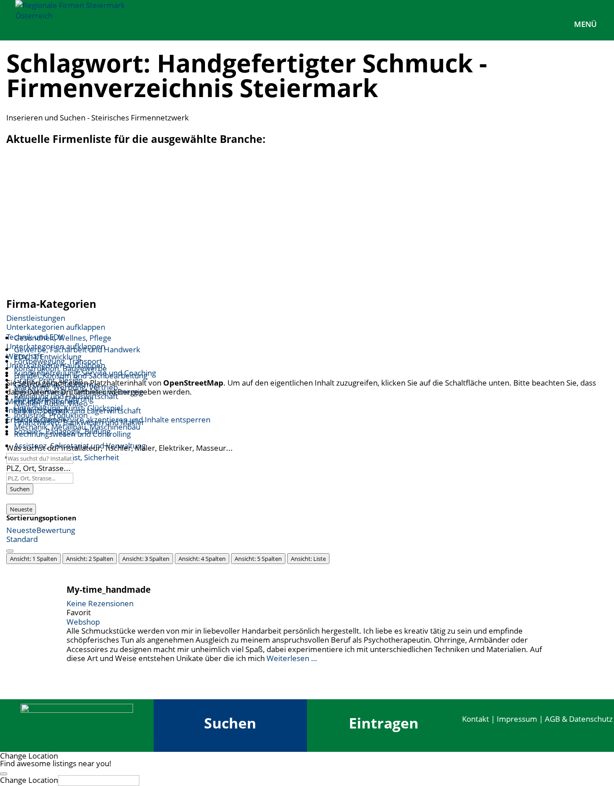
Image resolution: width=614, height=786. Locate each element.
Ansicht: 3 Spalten (145, 559)
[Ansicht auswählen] (9, 551)
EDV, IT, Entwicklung (47, 356)
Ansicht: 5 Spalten (258, 559)
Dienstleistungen (35, 318)
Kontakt (475, 719)
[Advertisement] (307, 224)
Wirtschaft (24, 356)
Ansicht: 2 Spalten (89, 559)
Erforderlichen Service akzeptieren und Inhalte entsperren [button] (108, 419)
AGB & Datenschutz (579, 719)
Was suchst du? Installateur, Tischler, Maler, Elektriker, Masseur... (119, 448)
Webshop (83, 622)
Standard (22, 539)
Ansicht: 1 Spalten (33, 559)
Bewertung (55, 530)
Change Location (29, 780)
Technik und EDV (34, 337)
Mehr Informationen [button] (42, 401)
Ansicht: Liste (308, 559)
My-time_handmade (109, 589)
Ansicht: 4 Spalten (202, 559)
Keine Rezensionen (100, 603)
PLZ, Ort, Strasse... (38, 468)
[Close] (3, 774)
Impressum (517, 719)
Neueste (21, 509)
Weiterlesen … (292, 658)
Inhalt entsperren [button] (36, 410)
